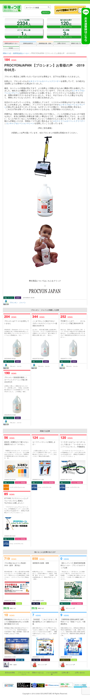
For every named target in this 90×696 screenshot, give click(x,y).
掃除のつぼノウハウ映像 (79, 44)
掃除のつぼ (7, 53)
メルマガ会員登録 (52, 673)
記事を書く (11, 48)
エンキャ (62, 104)
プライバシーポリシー (24, 673)
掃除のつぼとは (38, 672)
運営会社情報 (10, 672)
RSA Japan (13, 664)
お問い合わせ (62, 44)
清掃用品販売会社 (28, 44)
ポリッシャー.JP (70, 608)
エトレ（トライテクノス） (45, 487)
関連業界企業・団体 (45, 44)
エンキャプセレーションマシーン (20, 123)
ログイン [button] (46, 12)
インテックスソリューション (17, 487)
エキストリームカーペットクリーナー (45, 81)
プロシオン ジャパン (17, 302)
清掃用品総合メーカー (11, 44)
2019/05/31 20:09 (28, 298)
